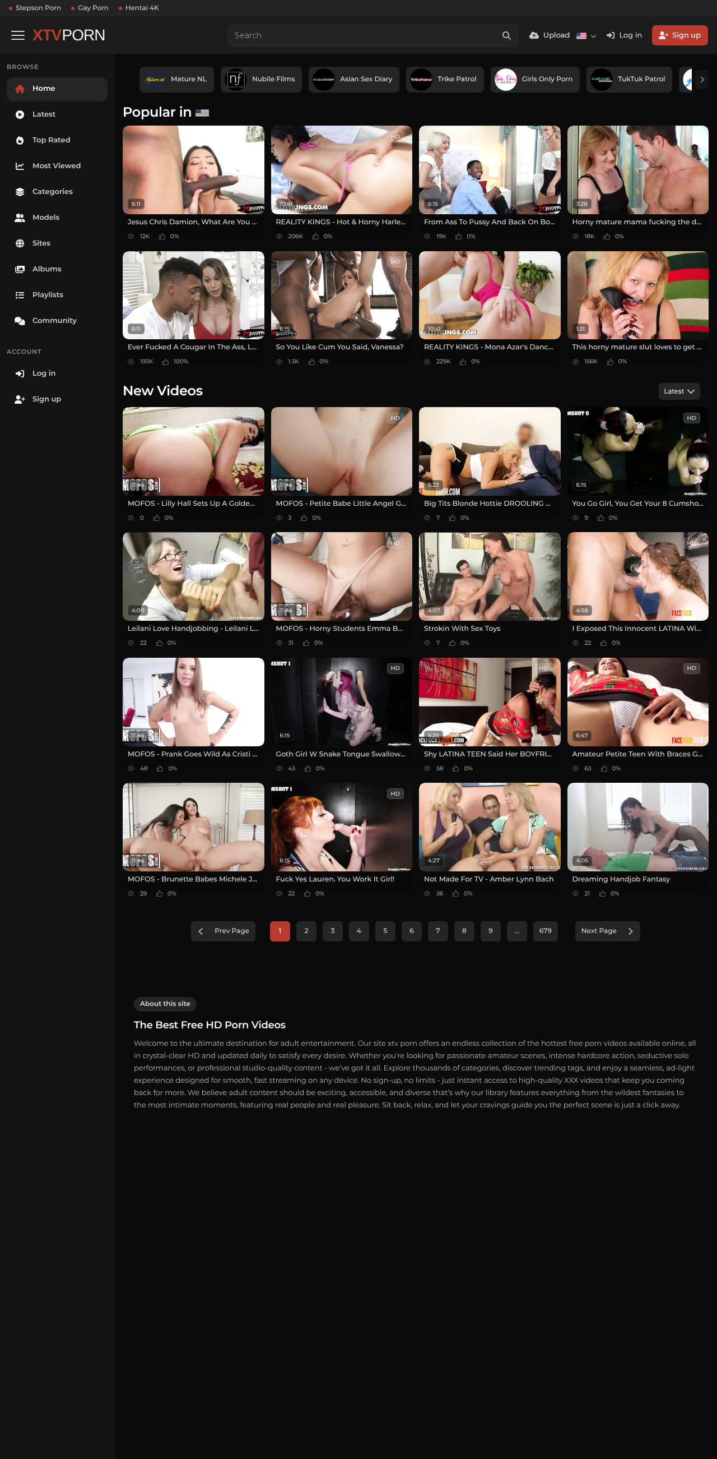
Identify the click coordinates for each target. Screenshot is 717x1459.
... (517, 931)
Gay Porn (93, 8)
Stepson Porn (38, 8)
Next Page (599, 931)
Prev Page (232, 931)
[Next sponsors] (702, 79)
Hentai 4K (142, 8)
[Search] (507, 35)
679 (545, 931)
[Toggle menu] (18, 35)
